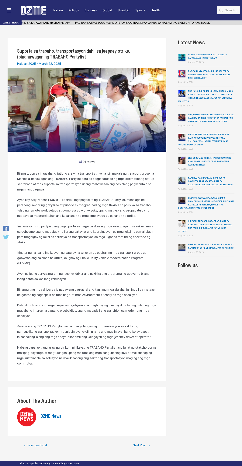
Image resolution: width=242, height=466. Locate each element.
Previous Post (35, 445)
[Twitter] (6, 237)
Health (155, 10)
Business (91, 10)
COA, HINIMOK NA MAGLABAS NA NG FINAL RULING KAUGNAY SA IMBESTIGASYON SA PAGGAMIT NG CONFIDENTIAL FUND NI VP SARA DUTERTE (211, 118)
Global (107, 10)
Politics (73, 10)
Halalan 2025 (26, 64)
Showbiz (123, 10)
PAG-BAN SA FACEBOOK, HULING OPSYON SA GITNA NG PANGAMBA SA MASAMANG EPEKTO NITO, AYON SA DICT (138, 22)
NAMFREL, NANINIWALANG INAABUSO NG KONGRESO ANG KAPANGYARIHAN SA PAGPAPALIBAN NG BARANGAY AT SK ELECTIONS (211, 181)
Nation (58, 10)
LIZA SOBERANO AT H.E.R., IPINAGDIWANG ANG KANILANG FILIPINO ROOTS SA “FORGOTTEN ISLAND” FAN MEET (209, 161)
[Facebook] (6, 229)
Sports (140, 10)
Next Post (141, 445)
